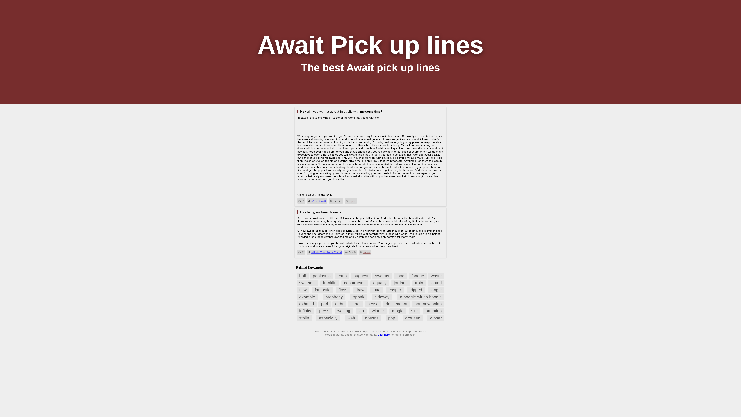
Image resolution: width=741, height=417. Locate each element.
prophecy (334, 297)
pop (391, 318)
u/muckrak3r (319, 201)
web (351, 318)
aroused (412, 318)
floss (343, 289)
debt (339, 304)
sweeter (382, 276)
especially (328, 318)
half (302, 276)
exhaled (306, 304)
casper (395, 289)
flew (303, 289)
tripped (415, 289)
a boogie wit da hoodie (421, 297)
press (324, 311)
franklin (330, 283)
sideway (382, 297)
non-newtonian (428, 304)
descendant (396, 304)
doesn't (371, 318)
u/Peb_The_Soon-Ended (326, 252)
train (419, 283)
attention (434, 311)
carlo (342, 276)
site (414, 311)
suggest (361, 276)
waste (436, 276)
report (352, 201)
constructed (355, 283)
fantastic (322, 289)
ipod (400, 276)
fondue (417, 276)
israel (355, 304)
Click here (384, 334)
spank (358, 297)
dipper (436, 318)
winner (378, 311)
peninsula (322, 276)
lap (361, 311)
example (307, 297)
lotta (377, 289)
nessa (373, 304)
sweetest (307, 283)
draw (359, 289)
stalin (304, 318)
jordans (401, 283)
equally (380, 283)
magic (397, 311)
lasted (436, 283)
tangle (436, 289)
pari (324, 304)
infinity (305, 311)
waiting (343, 311)
